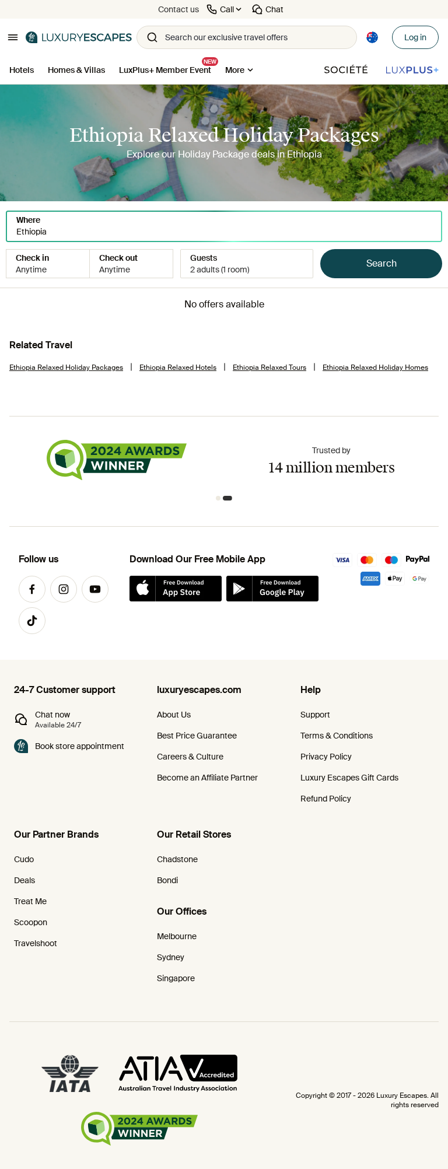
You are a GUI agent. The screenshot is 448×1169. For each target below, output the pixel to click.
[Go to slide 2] (229, 498)
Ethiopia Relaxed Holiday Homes (375, 367)
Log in (415, 37)
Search (381, 263)
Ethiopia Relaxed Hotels (177, 367)
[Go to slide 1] (220, 498)
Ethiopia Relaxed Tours (269, 367)
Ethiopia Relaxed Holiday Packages (66, 367)
